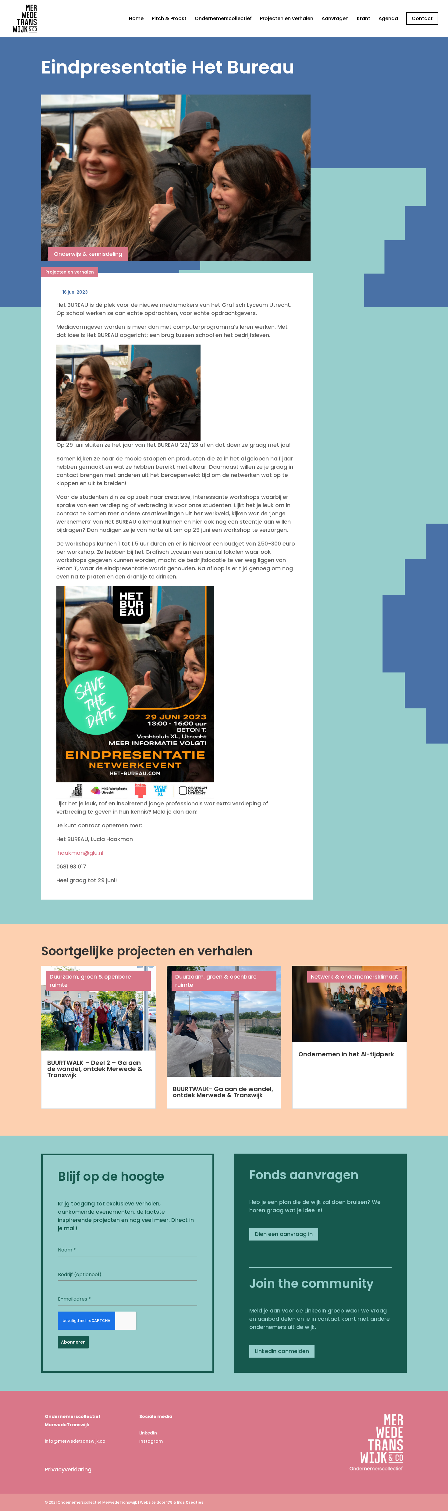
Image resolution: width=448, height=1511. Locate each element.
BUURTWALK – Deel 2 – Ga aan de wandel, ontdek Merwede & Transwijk (94, 1068)
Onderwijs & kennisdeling (88, 254)
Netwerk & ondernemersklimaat (354, 976)
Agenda (388, 19)
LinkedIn (148, 1433)
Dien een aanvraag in (284, 1234)
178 (169, 1502)
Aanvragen (335, 19)
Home (136, 19)
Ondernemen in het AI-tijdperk (346, 1054)
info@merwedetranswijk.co (75, 1441)
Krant (363, 19)
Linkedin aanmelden (282, 1351)
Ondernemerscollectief (223, 19)
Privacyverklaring (68, 1469)
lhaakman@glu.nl (79, 853)
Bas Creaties (190, 1502)
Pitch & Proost (169, 19)
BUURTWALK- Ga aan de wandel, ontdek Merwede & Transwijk (223, 1092)
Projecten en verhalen (286, 19)
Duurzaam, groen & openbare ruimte (90, 981)
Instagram (151, 1441)
